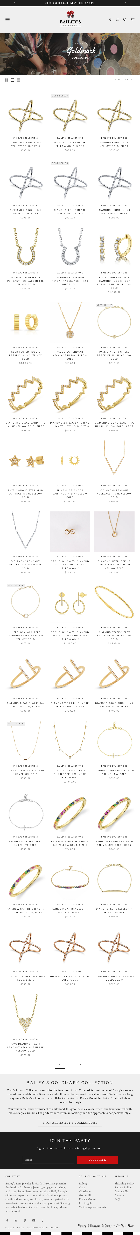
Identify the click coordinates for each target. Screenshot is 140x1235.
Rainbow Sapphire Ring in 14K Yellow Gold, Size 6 (70, 843)
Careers (119, 1195)
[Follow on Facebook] (7, 1220)
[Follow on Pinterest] (25, 1220)
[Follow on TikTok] (42, 1220)
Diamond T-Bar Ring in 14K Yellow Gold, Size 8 (114, 705)
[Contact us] (118, 19)
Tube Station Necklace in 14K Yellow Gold (25, 772)
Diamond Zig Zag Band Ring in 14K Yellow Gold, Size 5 (25, 424)
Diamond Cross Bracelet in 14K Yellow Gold (114, 772)
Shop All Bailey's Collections (70, 1122)
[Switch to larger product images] (6, 80)
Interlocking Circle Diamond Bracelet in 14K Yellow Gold (26, 636)
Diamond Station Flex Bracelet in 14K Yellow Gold (114, 636)
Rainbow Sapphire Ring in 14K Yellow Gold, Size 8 (25, 911)
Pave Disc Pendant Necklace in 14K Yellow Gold (70, 355)
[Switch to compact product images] (18, 80)
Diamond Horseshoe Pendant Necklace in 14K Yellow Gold (25, 281)
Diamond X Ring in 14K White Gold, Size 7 (70, 212)
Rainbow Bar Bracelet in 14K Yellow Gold (70, 911)
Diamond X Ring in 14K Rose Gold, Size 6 (25, 978)
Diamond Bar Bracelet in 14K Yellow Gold (114, 911)
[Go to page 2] (80, 1065)
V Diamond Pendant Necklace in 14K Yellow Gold (114, 494)
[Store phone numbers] (110, 19)
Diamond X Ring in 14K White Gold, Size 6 (25, 212)
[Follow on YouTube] (34, 1220)
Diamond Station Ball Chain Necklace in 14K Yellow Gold (70, 774)
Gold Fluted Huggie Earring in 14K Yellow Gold (25, 355)
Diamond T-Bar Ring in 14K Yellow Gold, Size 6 (25, 705)
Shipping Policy (125, 1183)
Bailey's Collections (25, 138)
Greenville (85, 1195)
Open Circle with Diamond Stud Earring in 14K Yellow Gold (70, 565)
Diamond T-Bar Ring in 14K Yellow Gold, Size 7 (70, 705)
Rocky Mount (87, 1199)
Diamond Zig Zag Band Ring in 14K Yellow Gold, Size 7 (114, 424)
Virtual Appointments (92, 1207)
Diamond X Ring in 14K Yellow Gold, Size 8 (114, 144)
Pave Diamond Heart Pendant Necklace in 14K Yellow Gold (25, 1047)
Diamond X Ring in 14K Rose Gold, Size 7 (70, 978)
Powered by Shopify (46, 1227)
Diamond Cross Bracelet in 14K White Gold (25, 843)
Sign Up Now (87, 3)
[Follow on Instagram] (16, 1220)
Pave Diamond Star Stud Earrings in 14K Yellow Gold (25, 494)
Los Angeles (86, 1203)
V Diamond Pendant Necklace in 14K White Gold (25, 565)
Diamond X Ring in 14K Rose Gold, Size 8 (114, 978)
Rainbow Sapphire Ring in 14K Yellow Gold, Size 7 (114, 843)
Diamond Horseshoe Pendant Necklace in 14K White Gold (70, 281)
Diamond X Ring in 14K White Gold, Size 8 (114, 212)
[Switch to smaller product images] (12, 80)
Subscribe (97, 1159)
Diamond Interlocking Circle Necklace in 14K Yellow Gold (114, 565)
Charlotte (85, 1191)
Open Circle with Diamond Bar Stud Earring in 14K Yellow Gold (70, 636)
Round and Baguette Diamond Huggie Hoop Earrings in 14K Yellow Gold (114, 282)
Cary (82, 1187)
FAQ (117, 1199)
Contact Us (121, 1191)
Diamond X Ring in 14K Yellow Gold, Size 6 (25, 144)
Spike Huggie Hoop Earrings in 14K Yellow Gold (70, 494)
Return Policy (123, 1187)
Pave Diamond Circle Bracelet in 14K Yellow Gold (114, 355)
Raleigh (83, 1183)
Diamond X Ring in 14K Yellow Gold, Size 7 (70, 144)
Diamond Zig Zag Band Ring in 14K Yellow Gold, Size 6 (70, 424)
